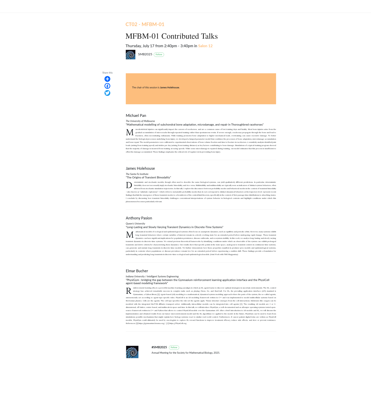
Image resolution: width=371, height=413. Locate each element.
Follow (159, 54)
